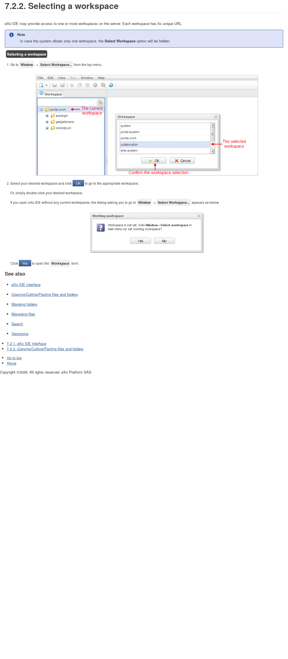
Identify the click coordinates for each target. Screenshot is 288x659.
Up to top (14, 357)
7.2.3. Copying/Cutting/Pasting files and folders (45, 348)
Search (17, 323)
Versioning (20, 333)
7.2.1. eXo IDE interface (26, 343)
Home (11, 363)
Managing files (23, 314)
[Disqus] (144, 445)
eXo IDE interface (26, 284)
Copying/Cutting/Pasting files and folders (45, 294)
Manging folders (24, 304)
